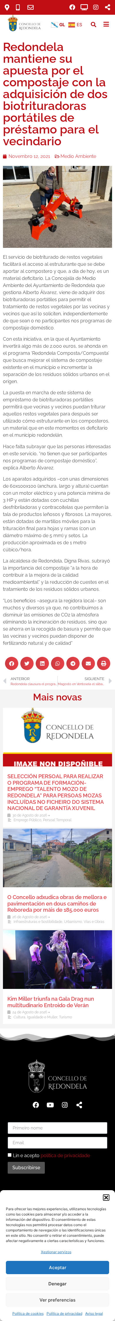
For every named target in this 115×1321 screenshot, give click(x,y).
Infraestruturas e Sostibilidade (38, 922)
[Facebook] (72, 7)
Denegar (57, 1284)
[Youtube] (50, 1105)
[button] (106, 1197)
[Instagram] (96, 7)
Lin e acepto (51, 1155)
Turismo (65, 1017)
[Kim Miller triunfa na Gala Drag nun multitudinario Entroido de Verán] (57, 959)
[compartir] (108, 7)
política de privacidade (65, 1155)
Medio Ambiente (78, 156)
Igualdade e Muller (42, 1017)
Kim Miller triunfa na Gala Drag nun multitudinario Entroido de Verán (50, 1002)
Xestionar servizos (56, 1252)
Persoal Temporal (57, 820)
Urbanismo (73, 922)
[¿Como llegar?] (9, 7)
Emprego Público (27, 820)
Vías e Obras (94, 922)
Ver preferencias (57, 1300)
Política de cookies (28, 1313)
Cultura (19, 1017)
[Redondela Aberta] (84, 7)
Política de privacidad (64, 1313)
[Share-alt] (79, 1105)
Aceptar (57, 1267)
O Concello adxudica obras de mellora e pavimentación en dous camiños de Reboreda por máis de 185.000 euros (57, 903)
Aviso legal (94, 1313)
